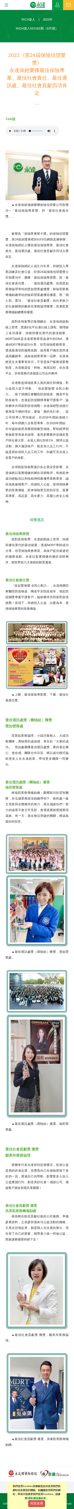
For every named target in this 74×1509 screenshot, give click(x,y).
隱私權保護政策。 (38, 1498)
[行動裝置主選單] (5, 5)
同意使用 (36, 1503)
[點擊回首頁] (37, 5)
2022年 (47, 19)
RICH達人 (28, 19)
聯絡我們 (68, 5)
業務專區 (57, 5)
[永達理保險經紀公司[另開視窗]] (23, 1473)
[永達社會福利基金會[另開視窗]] (54, 1473)
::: (1, 11)
